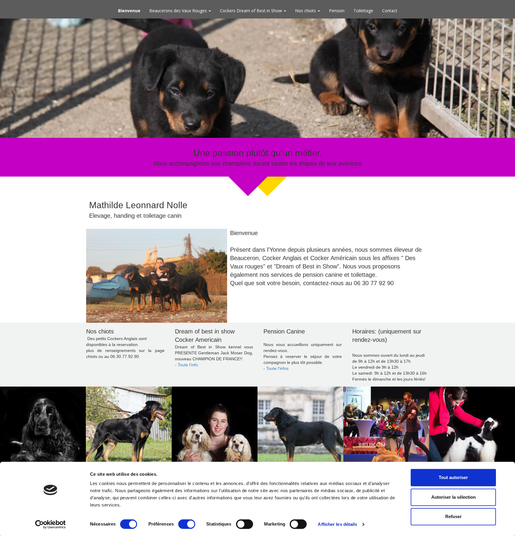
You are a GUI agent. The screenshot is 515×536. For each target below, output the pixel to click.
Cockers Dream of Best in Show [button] (251, 10)
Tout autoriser (453, 477)
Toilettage (363, 10)
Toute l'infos (278, 368)
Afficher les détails (337, 524)
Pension (337, 10)
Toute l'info (188, 364)
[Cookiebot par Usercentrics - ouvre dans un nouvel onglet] (50, 524)
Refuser (453, 516)
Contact (389, 10)
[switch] (186, 524)
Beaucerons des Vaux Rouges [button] (178, 10)
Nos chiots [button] (306, 10)
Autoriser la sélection (453, 497)
